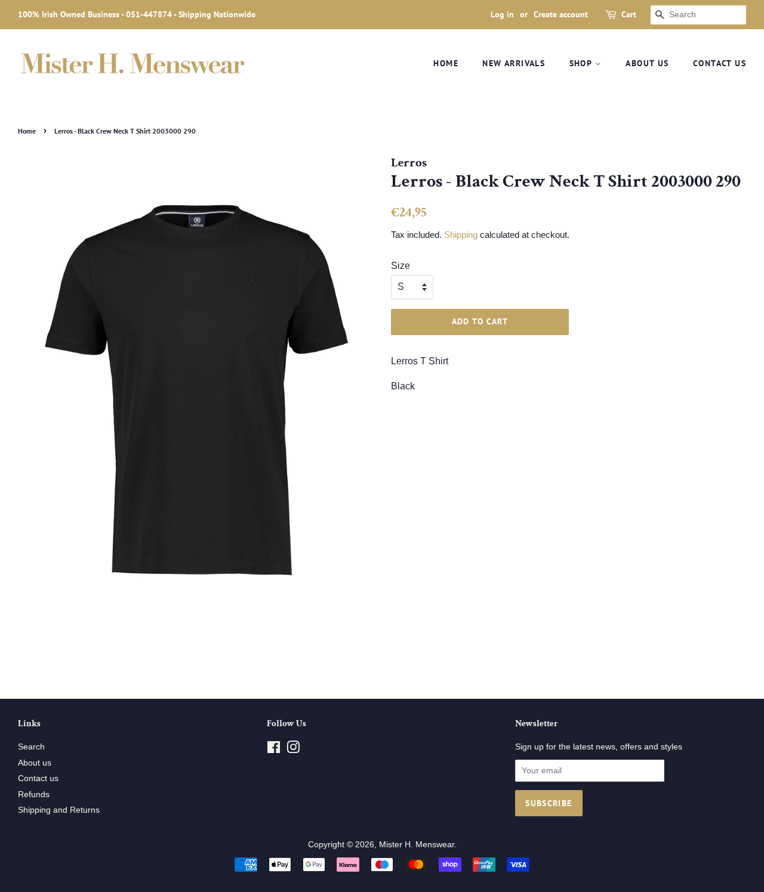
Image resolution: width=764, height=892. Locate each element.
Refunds (34, 794)
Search (31, 746)
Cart (628, 14)
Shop (582, 63)
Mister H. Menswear (416, 844)
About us (647, 63)
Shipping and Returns (59, 810)
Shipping (461, 235)
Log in (502, 14)
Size (400, 266)
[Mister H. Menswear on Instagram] (293, 749)
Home (445, 63)
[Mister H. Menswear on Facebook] (274, 749)
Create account (561, 14)
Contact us (719, 63)
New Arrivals (513, 63)
